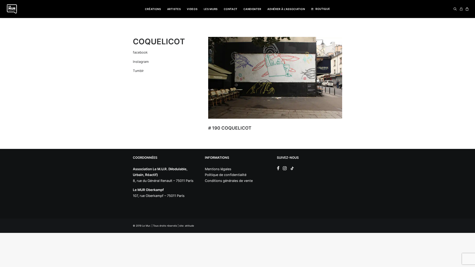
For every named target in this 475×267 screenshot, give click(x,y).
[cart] (466, 9)
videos (192, 9)
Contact (230, 9)
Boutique (322, 8)
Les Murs (211, 9)
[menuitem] (152, 9)
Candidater (252, 9)
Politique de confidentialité (225, 175)
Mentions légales (218, 169)
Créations (153, 9)
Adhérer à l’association (286, 9)
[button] (455, 9)
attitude (189, 225)
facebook (140, 52)
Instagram (141, 62)
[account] (461, 9)
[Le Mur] (12, 8)
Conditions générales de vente (229, 181)
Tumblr (138, 71)
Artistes (174, 9)
